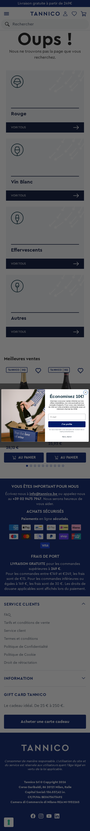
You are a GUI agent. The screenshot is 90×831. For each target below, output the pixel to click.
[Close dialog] (86, 392)
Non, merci (67, 437)
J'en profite (67, 424)
